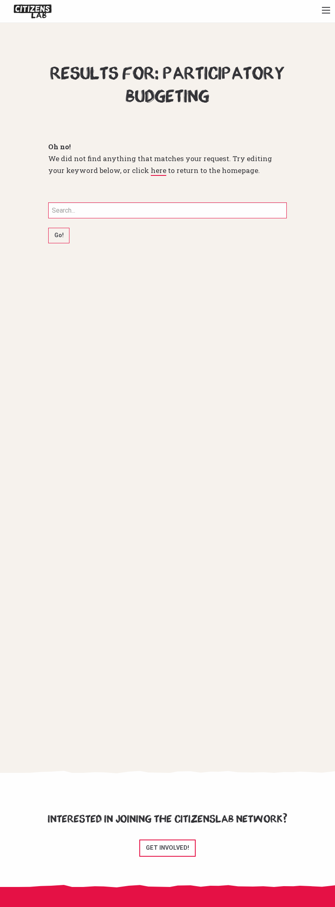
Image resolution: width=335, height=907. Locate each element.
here (158, 170)
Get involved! (167, 847)
